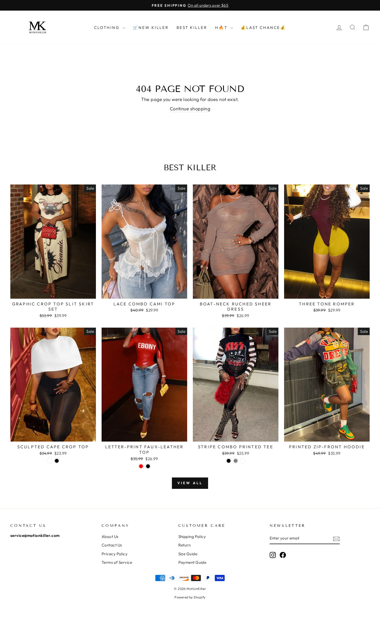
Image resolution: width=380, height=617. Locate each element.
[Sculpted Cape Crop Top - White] (49, 460)
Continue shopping (190, 109)
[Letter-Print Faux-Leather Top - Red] (141, 466)
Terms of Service (117, 562)
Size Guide (187, 553)
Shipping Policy (192, 536)
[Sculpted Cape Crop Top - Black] (56, 460)
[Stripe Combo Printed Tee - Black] (228, 460)
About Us (110, 536)
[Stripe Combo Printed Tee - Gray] (235, 460)
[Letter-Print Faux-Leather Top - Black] (148, 466)
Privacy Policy (114, 553)
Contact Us (112, 545)
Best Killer (192, 27)
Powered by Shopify (189, 597)
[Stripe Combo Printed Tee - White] (242, 460)
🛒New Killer (151, 27)
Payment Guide (192, 562)
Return (184, 545)
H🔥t (222, 27)
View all (190, 483)
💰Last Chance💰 (263, 27)
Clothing (107, 27)
